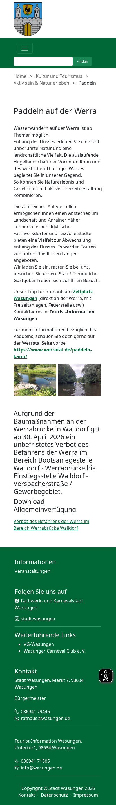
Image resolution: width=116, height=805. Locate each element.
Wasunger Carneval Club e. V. (55, 651)
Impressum (85, 795)
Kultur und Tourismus (59, 76)
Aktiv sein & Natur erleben (42, 83)
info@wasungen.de (41, 768)
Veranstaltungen (32, 571)
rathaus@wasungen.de (45, 718)
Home (21, 76)
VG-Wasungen (39, 644)
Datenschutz (55, 795)
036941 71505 (35, 761)
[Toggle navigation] (25, 48)
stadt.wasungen (38, 619)
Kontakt (27, 795)
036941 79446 (35, 711)
